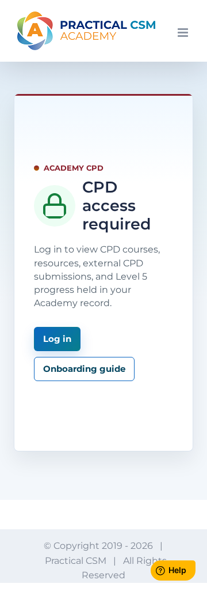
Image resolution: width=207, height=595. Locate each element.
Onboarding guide (84, 368)
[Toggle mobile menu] (184, 33)
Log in (57, 338)
